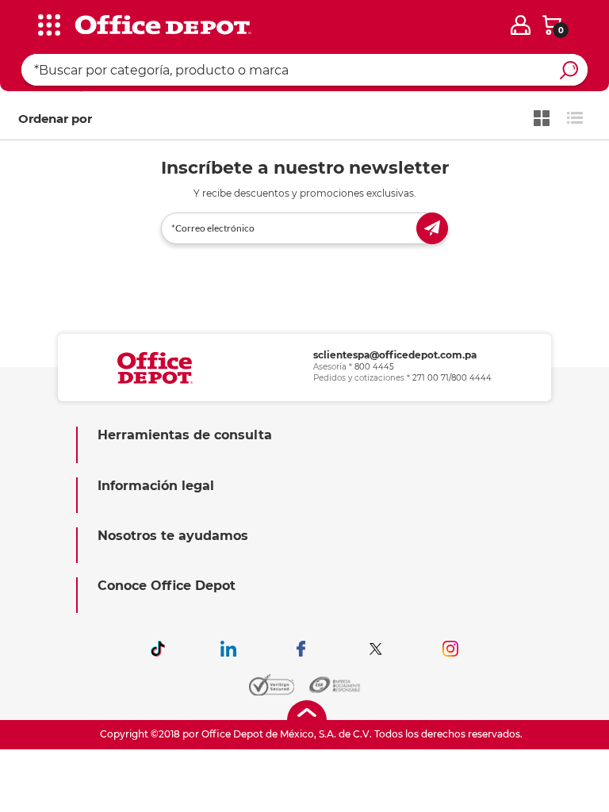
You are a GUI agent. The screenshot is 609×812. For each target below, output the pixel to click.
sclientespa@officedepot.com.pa (395, 355)
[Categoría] (24, 23)
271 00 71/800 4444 (452, 378)
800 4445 (374, 367)
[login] (520, 25)
